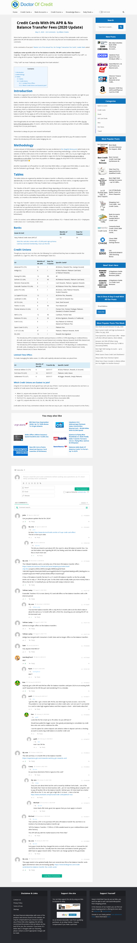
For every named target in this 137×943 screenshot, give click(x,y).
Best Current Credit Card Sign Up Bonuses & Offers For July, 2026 (110, 331)
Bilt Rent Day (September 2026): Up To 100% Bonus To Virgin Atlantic (39, 424)
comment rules (81, 492)
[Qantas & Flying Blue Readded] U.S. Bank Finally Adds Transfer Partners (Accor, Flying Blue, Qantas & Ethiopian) (79, 439)
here (109, 917)
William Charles (64, 32)
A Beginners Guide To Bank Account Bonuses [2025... (115, 273)
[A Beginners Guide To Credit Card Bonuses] (103, 284)
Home (15, 12)
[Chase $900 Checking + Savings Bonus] (103, 242)
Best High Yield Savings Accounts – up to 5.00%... (115, 180)
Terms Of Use (18, 906)
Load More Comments (52, 876)
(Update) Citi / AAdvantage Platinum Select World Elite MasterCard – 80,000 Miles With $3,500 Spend (79, 426)
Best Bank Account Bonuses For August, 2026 (115, 147)
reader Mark (81, 47)
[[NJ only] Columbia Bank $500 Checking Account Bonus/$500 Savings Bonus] (103, 46)
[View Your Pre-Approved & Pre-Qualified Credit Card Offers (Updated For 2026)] (103, 171)
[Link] (40, 483)
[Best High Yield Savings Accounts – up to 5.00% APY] (103, 182)
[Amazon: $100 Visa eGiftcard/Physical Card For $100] (103, 90)
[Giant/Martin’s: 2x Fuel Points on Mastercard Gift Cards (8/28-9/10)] (103, 67)
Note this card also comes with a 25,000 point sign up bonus (36, 241)
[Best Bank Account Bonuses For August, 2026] (103, 149)
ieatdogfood (36, 671)
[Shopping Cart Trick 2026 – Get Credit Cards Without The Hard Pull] (103, 206)
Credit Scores (56, 12)
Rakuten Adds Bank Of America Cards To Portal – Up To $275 (79, 449)
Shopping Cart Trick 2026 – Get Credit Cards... (115, 204)
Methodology (19, 74)
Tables (17, 77)
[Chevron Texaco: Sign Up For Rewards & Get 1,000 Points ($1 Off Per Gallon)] (103, 79)
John (34, 530)
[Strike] (32, 483)
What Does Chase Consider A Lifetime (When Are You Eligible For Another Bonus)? (110, 362)
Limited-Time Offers (27, 83)
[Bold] (23, 483)
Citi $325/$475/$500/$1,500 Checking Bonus (115, 254)
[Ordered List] (34, 483)
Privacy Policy (17, 903)
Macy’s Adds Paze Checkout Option (107, 358)
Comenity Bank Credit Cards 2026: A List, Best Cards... (115, 229)
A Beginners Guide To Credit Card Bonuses (115, 282)
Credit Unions (22, 81)
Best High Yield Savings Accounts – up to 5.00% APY (109, 350)
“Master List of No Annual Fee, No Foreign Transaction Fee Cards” (54, 47)
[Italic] (26, 483)
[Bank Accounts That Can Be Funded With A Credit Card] (103, 218)
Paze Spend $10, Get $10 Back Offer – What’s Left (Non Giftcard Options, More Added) (110, 337)
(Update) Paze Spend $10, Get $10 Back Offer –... (115, 57)
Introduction (19, 72)
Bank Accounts (40, 12)
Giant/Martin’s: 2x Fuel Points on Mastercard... (115, 66)
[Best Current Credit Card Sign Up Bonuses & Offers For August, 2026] (103, 161)
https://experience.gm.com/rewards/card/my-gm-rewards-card (44, 758)
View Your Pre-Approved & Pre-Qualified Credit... (115, 171)
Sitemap (16, 909)
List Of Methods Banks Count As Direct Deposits (115, 192)
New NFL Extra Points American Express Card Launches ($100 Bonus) (38, 449)
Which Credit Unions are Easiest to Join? (33, 85)
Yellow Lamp (36, 607)
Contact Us (17, 900)
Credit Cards (25, 12)
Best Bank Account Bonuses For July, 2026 (109, 327)
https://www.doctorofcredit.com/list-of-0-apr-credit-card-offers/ (55, 532)
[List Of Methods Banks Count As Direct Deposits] (103, 194)
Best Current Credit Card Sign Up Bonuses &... (115, 159)
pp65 (36, 717)
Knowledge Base (72, 12)
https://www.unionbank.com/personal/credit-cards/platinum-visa (52, 795)
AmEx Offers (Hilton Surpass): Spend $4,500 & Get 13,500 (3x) (36, 436)
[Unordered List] (37, 483)
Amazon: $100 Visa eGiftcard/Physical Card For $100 (115, 90)
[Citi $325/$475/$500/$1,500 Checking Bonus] (103, 252)
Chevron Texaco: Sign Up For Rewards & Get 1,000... (115, 79)
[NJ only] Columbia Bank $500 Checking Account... (115, 46)
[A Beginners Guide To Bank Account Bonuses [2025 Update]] (103, 273)
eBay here (97, 911)
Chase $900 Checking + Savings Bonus (114, 240)
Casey (37, 783)
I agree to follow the (76, 492)
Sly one (37, 545)
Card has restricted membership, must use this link (33, 244)
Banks (20, 79)
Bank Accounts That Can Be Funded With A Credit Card (114, 217)
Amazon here (106, 911)
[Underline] (29, 483)
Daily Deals (87, 12)
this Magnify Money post (69, 149)
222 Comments (51, 32)
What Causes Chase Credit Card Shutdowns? (110, 354)
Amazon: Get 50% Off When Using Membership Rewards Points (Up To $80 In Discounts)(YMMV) (109, 343)
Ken (34, 699)
